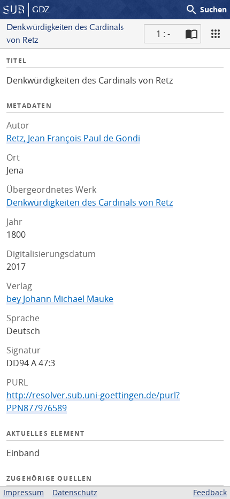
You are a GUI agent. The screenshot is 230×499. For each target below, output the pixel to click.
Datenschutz (74, 492)
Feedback (210, 492)
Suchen (206, 9)
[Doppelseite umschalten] (191, 33)
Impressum (23, 492)
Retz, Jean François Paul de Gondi (73, 138)
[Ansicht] (215, 33)
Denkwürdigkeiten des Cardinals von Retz (89, 202)
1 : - (163, 34)
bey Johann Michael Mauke (59, 299)
